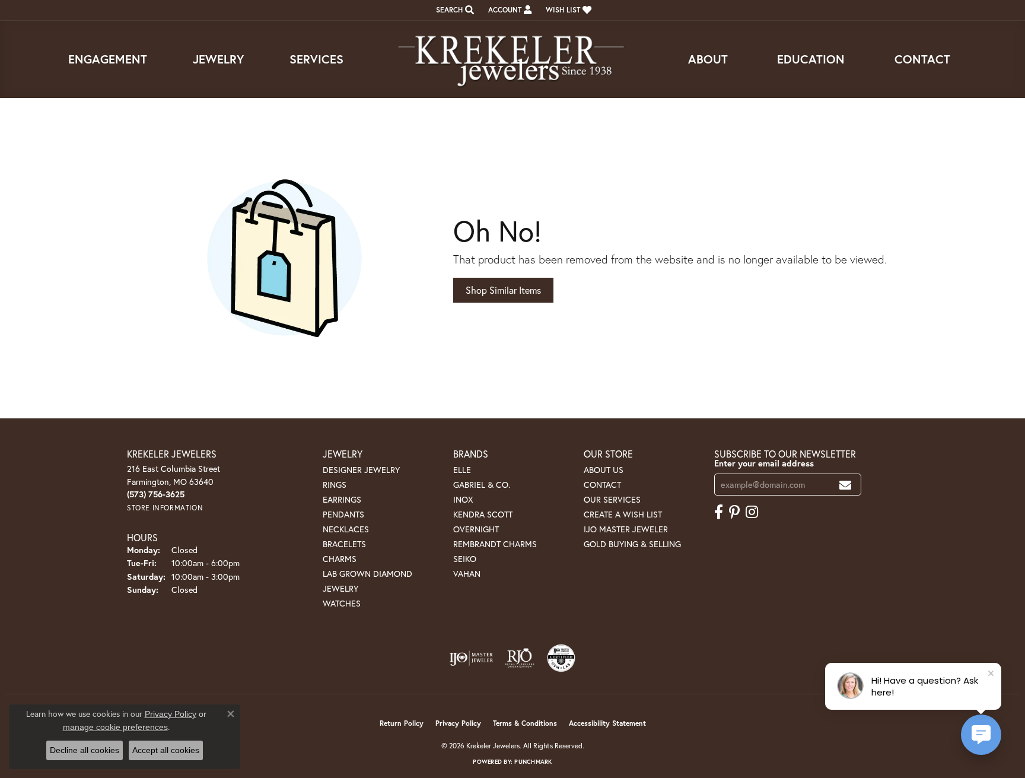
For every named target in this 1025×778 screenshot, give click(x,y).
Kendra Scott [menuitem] (482, 514)
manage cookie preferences (115, 727)
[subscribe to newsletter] (845, 484)
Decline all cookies (84, 750)
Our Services (612, 499)
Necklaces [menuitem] (346, 529)
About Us (603, 469)
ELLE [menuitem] (462, 469)
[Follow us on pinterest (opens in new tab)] (734, 512)
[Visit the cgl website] (561, 658)
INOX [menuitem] (463, 499)
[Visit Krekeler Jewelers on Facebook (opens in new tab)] (718, 512)
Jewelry (218, 59)
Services (316, 59)
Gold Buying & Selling (632, 544)
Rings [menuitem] (334, 484)
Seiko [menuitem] (464, 558)
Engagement (107, 59)
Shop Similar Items (503, 290)
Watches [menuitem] (342, 603)
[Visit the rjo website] (519, 658)
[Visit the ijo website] (471, 658)
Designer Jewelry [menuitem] (361, 469)
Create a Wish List (623, 514)
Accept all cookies (165, 750)
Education (811, 59)
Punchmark (533, 762)
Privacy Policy (458, 723)
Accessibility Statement (607, 723)
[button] (454, 10)
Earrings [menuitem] (342, 499)
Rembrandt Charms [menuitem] (495, 544)
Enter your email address (764, 463)
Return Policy (402, 723)
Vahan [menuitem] (466, 573)
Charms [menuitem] (339, 558)
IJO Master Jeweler (626, 529)
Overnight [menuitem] (476, 529)
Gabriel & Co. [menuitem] (481, 484)
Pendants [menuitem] (343, 514)
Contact (922, 59)
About (708, 59)
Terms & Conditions (525, 723)
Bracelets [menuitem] (344, 544)
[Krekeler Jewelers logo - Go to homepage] (512, 59)
